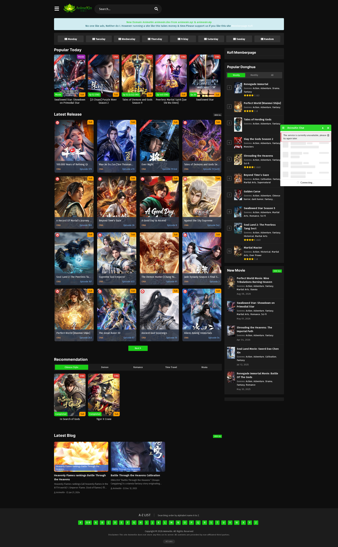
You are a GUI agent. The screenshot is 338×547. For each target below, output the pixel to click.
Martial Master (253, 247)
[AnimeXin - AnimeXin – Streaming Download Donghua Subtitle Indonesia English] (77, 10)
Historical (249, 236)
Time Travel (171, 367)
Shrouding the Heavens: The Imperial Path (254, 329)
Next (137, 348)
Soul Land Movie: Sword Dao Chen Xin (258, 350)
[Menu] (283, 128)
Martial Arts (250, 182)
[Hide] (328, 128)
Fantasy (248, 91)
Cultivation (266, 179)
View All (217, 115)
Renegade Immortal (256, 84)
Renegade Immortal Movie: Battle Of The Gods (257, 375)
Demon (104, 367)
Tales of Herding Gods (257, 119)
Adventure (266, 88)
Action (256, 88)
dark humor (257, 199)
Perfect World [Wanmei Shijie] (262, 103)
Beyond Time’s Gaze (256, 175)
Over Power (255, 255)
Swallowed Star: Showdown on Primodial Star (256, 304)
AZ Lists (169, 541)
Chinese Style (71, 367)
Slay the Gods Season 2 (258, 139)
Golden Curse (252, 191)
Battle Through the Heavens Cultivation (135, 475)
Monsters (249, 146)
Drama (275, 88)
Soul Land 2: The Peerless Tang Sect (260, 226)
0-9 (88, 522)
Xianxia (253, 289)
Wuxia (204, 367)
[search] (156, 9)
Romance (138, 367)
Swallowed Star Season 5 (259, 208)
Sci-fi (246, 163)
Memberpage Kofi (242, 25)
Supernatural (264, 182)
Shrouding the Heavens (258, 155)
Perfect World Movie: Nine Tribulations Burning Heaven (254, 280)
